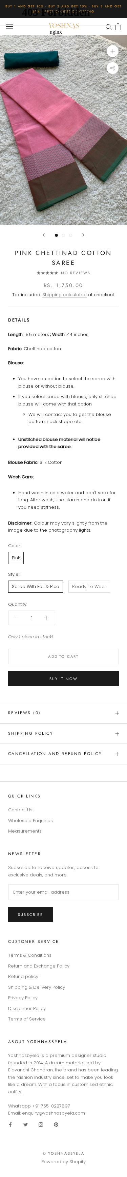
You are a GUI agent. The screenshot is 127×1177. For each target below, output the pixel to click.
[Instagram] (41, 1124)
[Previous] (44, 234)
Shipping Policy (30, 733)
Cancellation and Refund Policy (55, 754)
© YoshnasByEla (63, 1153)
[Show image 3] (70, 235)
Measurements (25, 831)
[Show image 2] (63, 235)
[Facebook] (10, 1124)
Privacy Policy (23, 997)
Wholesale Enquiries (30, 820)
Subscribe (30, 914)
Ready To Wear (89, 586)
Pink (16, 558)
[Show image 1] (56, 235)
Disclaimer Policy (27, 1008)
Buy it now (63, 678)
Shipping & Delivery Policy (36, 987)
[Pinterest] (56, 1124)
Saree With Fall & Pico (35, 586)
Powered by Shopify (63, 1161)
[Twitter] (25, 1124)
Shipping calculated (64, 294)
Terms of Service (27, 1019)
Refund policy (23, 976)
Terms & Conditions (29, 955)
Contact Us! (21, 810)
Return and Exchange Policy (38, 966)
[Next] (83, 234)
